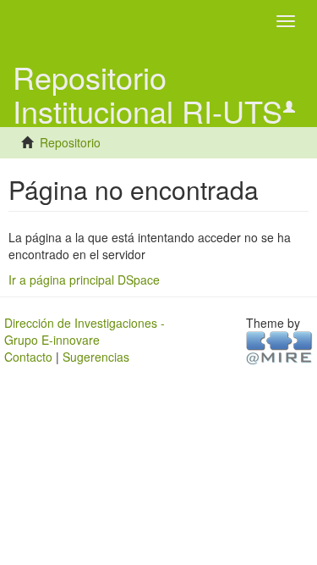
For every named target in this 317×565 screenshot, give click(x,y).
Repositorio (70, 142)
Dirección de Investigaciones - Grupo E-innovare (84, 331)
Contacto (28, 356)
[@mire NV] (279, 346)
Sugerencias (96, 356)
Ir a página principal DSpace (84, 279)
